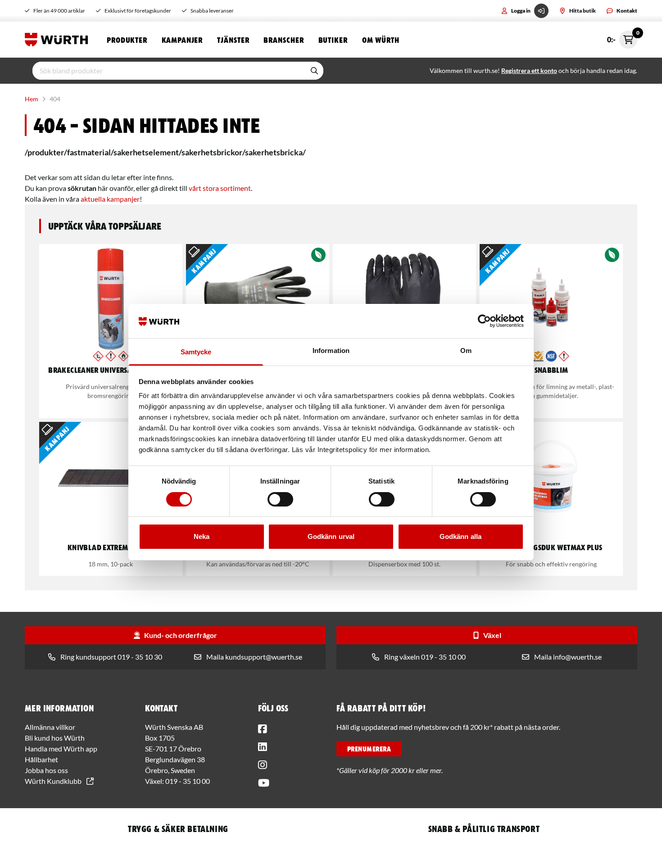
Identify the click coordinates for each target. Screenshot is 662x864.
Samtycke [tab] (196, 352)
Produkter (127, 39)
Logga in (521, 10)
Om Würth (380, 39)
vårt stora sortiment (220, 188)
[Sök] (314, 71)
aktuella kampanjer (110, 199)
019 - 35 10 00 (187, 781)
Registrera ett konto (529, 70)
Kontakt (627, 10)
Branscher (283, 39)
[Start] (58, 39)
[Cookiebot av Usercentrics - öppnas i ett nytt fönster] (484, 321)
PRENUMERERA (369, 749)
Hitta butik (582, 10)
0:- (622, 37)
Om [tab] (466, 350)
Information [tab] (331, 350)
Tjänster (233, 39)
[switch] (280, 499)
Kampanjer (182, 39)
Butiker (333, 39)
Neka (201, 536)
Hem (31, 99)
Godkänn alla (460, 536)
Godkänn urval (331, 536)
